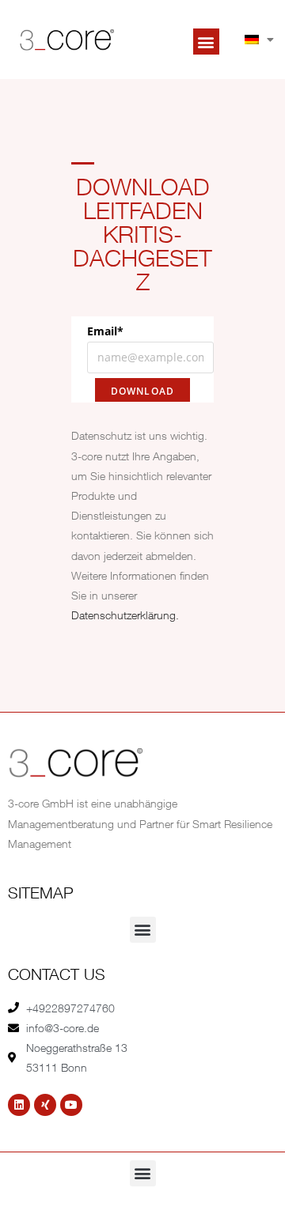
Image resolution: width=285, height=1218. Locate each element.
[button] (206, 41)
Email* (105, 331)
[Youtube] (71, 1105)
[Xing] (45, 1105)
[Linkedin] (19, 1105)
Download (143, 391)
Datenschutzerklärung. (125, 615)
